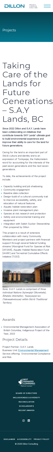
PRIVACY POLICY (41, 439)
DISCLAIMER (9, 439)
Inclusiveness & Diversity (26, 398)
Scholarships (26, 406)
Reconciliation (26, 402)
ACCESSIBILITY (24, 439)
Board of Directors (26, 393)
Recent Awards (26, 410)
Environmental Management (33, 350)
